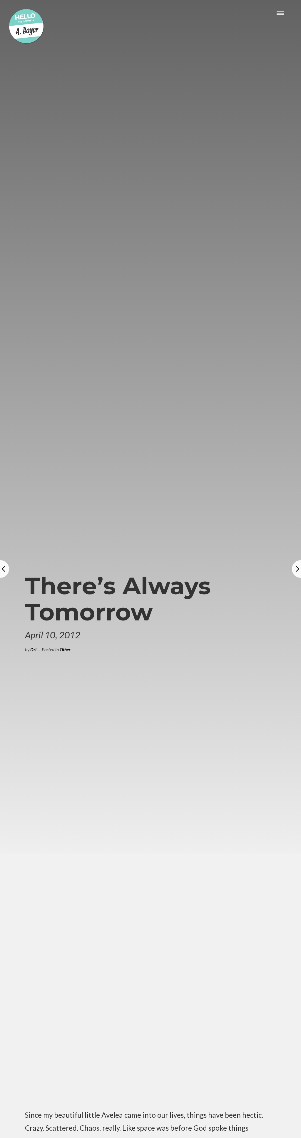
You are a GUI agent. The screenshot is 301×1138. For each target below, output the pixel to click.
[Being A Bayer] (26, 42)
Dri (33, 649)
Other (65, 649)
